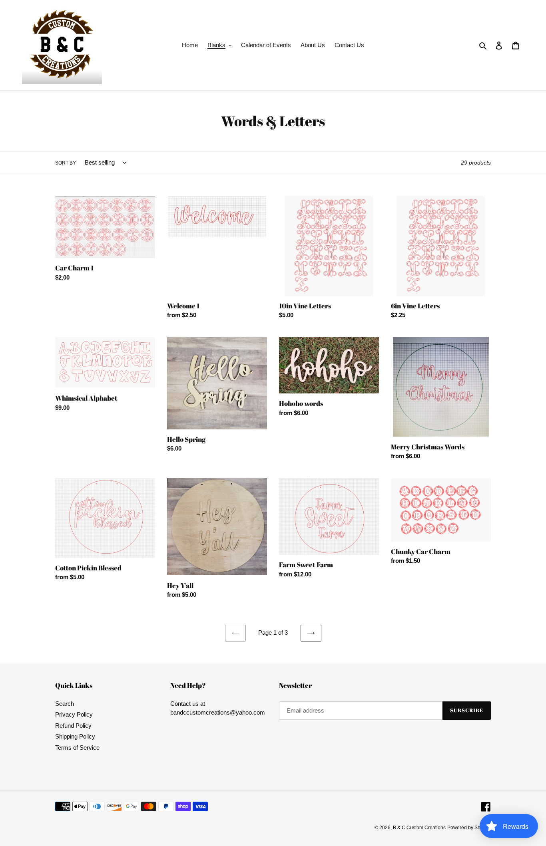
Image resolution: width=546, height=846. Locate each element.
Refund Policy (73, 725)
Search (64, 703)
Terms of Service (77, 747)
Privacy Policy (74, 714)
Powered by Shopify (469, 827)
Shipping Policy (75, 736)
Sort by (65, 163)
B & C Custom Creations (419, 827)
